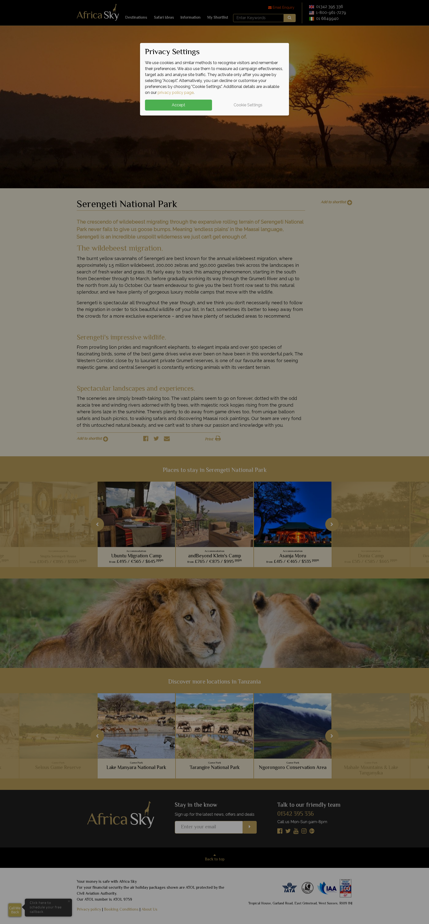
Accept (178, 105)
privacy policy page (176, 92)
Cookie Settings (248, 105)
